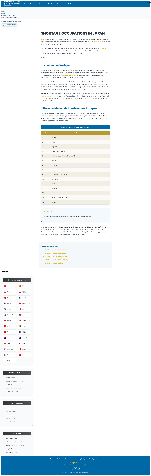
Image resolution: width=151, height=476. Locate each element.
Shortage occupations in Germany (56, 260)
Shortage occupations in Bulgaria (56, 256)
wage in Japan (46, 96)
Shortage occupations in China (55, 250)
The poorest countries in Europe (14, 388)
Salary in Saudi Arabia (12, 391)
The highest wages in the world (14, 381)
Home (26, 4)
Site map (99, 459)
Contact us (60, 459)
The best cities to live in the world (15, 445)
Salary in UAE (9, 384)
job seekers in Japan (69, 75)
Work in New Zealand (12, 411)
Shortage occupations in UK (54, 263)
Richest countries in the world (14, 442)
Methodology (91, 459)
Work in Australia (10, 415)
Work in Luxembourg (11, 452)
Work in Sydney (10, 408)
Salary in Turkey (10, 377)
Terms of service (70, 459)
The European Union (11, 438)
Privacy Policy (80, 459)
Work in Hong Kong (11, 422)
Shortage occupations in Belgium (56, 253)
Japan (43, 39)
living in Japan (98, 42)
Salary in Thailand (11, 449)
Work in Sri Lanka (11, 418)
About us (52, 459)
